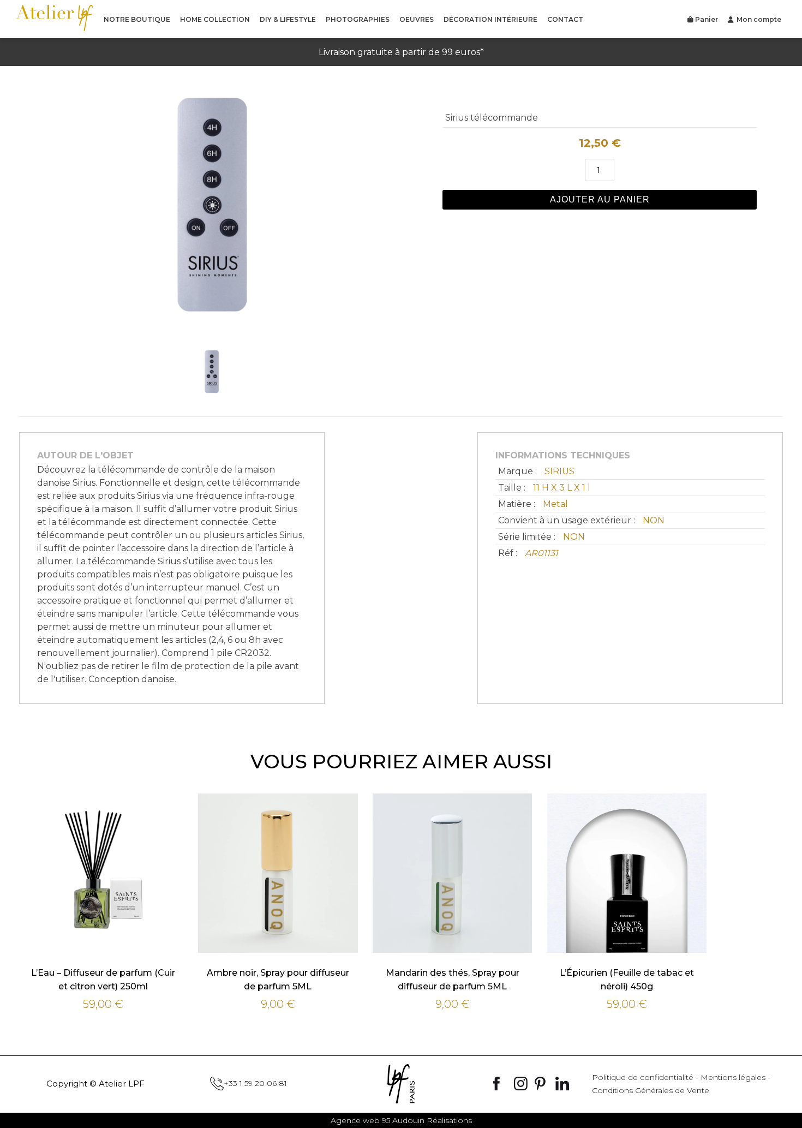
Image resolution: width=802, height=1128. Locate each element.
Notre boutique (137, 19)
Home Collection (215, 19)
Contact (565, 19)
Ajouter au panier (600, 199)
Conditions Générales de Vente (650, 1090)
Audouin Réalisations (401, 1120)
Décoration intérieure (490, 19)
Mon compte (759, 19)
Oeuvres (416, 19)
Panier (705, 19)
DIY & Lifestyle (288, 19)
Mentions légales (733, 1077)
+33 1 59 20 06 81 (255, 1083)
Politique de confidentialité (642, 1077)
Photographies (358, 19)
